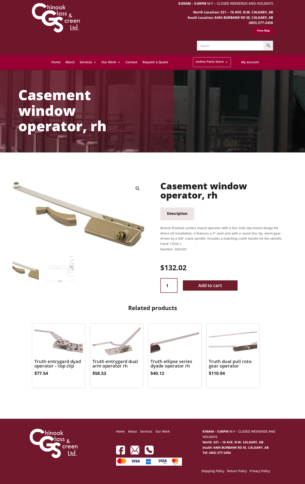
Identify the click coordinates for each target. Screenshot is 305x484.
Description (177, 213)
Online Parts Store (210, 61)
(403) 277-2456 (261, 22)
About (70, 62)
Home (56, 62)
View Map (263, 30)
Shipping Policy (212, 471)
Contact (131, 62)
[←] (14, 164)
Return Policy (237, 471)
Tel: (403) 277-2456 (217, 452)
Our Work (108, 62)
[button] (138, 188)
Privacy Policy (260, 471)
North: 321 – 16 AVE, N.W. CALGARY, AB (233, 442)
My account (250, 62)
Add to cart (210, 285)
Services (86, 62)
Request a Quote (155, 62)
